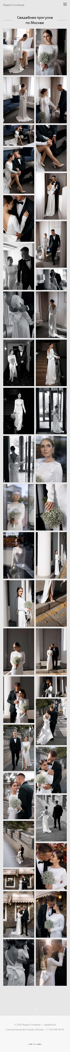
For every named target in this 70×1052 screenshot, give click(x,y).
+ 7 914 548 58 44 (54, 1029)
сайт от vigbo (35, 1044)
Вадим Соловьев (13, 5)
